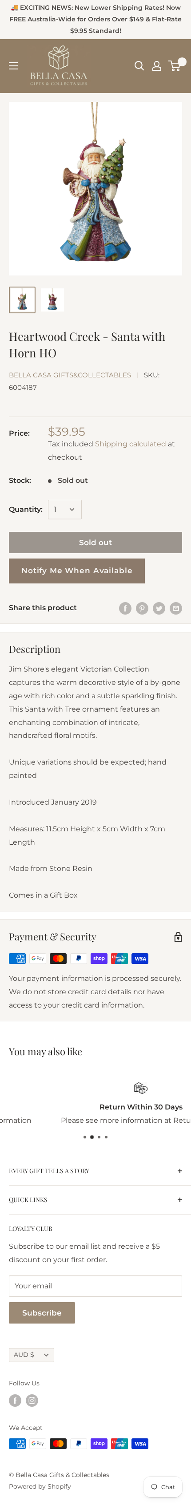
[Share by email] (176, 608)
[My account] (156, 66)
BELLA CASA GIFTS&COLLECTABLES (70, 375)
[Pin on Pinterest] (142, 608)
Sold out (95, 542)
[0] (174, 66)
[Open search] (139, 66)
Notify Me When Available (76, 570)
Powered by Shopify (40, 1486)
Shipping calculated (130, 444)
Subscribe (42, 1312)
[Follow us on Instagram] (32, 1400)
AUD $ (24, 1354)
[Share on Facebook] (125, 608)
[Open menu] (13, 65)
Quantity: (26, 509)
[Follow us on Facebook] (15, 1400)
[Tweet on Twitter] (159, 608)
